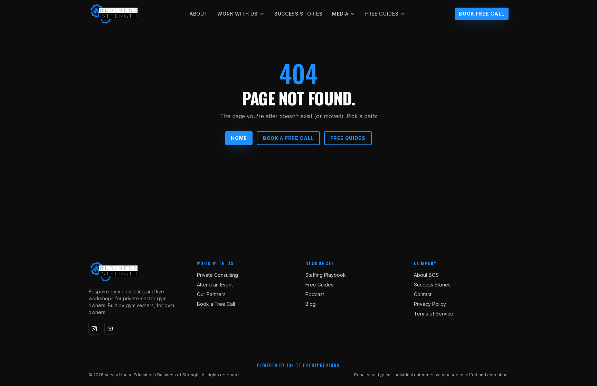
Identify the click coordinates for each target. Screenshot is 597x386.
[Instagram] (94, 329)
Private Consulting (217, 275)
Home (239, 138)
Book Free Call (481, 14)
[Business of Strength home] (114, 14)
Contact (423, 294)
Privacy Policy (430, 304)
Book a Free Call (288, 138)
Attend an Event (215, 285)
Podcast (314, 294)
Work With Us (237, 14)
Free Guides (382, 14)
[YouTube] (110, 329)
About (199, 14)
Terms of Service (433, 314)
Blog (310, 304)
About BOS (426, 275)
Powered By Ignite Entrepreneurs (298, 365)
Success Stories (298, 14)
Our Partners (211, 294)
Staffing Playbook (325, 275)
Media (340, 14)
